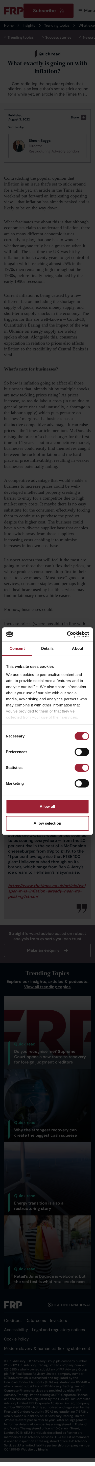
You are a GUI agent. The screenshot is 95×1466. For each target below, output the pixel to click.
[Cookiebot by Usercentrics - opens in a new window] (67, 634)
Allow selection (47, 823)
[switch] (82, 752)
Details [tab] (47, 648)
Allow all (47, 806)
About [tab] (77, 648)
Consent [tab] (17, 648)
